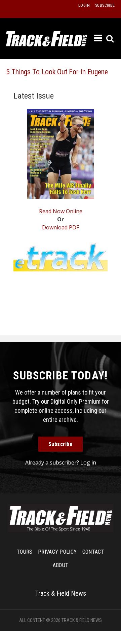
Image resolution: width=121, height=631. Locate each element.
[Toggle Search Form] (110, 39)
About (61, 565)
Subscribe (60, 444)
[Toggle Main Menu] (98, 38)
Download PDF (60, 227)
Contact (93, 552)
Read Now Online (60, 211)
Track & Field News (46, 38)
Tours (25, 552)
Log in (88, 462)
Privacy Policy (57, 552)
